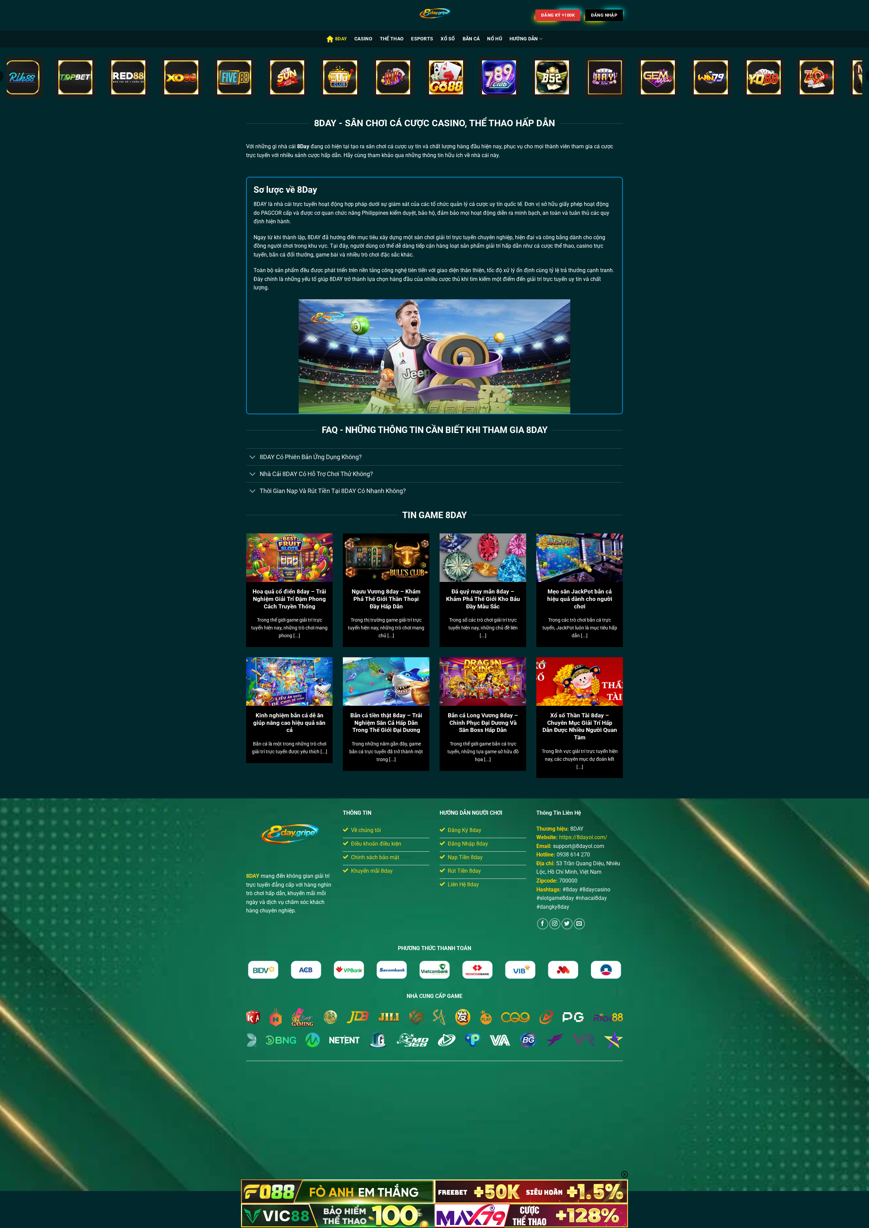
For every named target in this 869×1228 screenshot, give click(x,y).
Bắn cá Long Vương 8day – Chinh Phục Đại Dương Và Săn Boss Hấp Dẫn (483, 722)
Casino (363, 39)
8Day (341, 39)
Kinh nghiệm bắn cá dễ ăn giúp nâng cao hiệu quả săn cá (289, 722)
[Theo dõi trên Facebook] (542, 923)
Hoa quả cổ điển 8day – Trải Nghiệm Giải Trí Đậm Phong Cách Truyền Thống (289, 598)
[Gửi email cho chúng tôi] (579, 923)
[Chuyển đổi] (252, 457)
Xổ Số (448, 39)
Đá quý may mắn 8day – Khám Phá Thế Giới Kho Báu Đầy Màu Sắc (483, 598)
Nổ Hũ (494, 39)
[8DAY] (434, 15)
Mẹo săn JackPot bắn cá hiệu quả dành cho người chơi (579, 598)
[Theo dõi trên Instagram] (554, 923)
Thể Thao (392, 39)
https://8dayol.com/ (583, 837)
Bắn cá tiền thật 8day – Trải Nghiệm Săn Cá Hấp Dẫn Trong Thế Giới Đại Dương (386, 722)
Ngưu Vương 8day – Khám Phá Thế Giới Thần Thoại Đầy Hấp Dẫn (386, 598)
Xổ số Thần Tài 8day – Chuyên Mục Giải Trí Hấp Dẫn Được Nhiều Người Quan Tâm (579, 726)
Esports (422, 39)
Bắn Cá (471, 39)
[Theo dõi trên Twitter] (567, 923)
